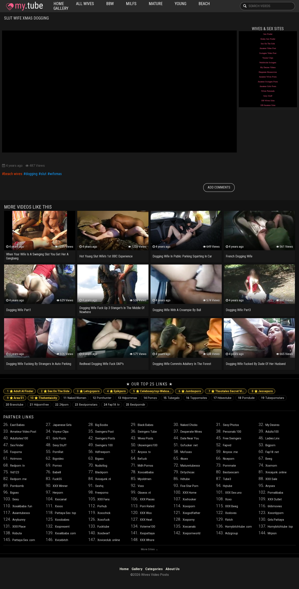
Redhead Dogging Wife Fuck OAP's (101, 364)
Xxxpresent (62, 526)
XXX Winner (60, 486)
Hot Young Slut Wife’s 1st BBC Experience (106, 256)
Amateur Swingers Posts (268, 82)
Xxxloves (231, 513)
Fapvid (227, 445)
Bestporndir (135, 404)
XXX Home (189, 492)
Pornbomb (17, 486)
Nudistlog (101, 465)
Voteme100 (147, 526)
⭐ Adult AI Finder (20, 391)
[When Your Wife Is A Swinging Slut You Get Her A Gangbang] (39, 230)
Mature (156, 3)
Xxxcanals (189, 526)
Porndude (246, 398)
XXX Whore (147, 540)
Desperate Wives (191, 431)
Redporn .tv (17, 465)
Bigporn (270, 445)
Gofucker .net (189, 445)
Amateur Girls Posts (268, 86)
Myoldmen (144, 479)
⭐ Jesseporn (262, 391)
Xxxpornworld (191, 533)
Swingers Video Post (267, 53)
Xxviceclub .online (108, 540)
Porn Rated (147, 506)
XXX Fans (103, 499)
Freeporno (101, 492)
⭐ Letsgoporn (88, 391)
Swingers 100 (104, 445)
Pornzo (150, 398)
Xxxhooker (189, 499)
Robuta (17, 533)
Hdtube (185, 479)
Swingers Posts (105, 438)
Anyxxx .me (230, 452)
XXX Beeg (231, 506)
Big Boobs (101, 425)
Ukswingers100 (147, 445)
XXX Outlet (275, 499)
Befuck (142, 458)
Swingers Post (104, 431)
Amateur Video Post (268, 48)
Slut (43, 174)
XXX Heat (146, 519)
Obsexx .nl (144, 492)
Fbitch (229, 519)
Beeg (268, 458)
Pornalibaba (275, 492)
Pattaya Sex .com (23, 540)
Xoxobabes (62, 519)
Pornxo (57, 465)
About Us (173, 569)
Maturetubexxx (190, 465)
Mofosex (186, 452)
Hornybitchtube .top (280, 526)
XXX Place (19, 526)
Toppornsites (196, 398)
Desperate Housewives (268, 72)
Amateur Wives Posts (268, 77)
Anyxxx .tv (144, 452)
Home (58, 3)
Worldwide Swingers (267, 62)
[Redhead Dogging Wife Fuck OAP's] (112, 338)
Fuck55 (57, 479)
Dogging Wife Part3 (238, 310)
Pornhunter (102, 398)
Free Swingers (232, 438)
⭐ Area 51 (15, 398)
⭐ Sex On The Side (55, 391)
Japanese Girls (62, 425)
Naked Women (74, 398)
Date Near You (189, 438)
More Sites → (149, 549)
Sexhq (99, 486)
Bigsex (14, 492)
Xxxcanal (61, 499)
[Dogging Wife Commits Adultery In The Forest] (186, 338)
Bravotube (14, 404)
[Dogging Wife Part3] (259, 284)
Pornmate (229, 465)
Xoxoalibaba (146, 472)
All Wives (85, 3)
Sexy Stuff (267, 96)
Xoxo (228, 499)
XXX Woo (146, 513)
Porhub (102, 506)
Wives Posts (145, 438)
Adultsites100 (19, 438)
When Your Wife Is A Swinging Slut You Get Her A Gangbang (37, 256)
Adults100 (272, 431)
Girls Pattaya (276, 519)
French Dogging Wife (239, 256)
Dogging (31, 174)
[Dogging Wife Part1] (39, 284)
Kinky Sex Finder (268, 39)
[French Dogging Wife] (259, 230)
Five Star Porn (189, 486)
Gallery (60, 8)
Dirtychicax (187, 472)
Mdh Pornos (145, 465)
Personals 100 (232, 431)
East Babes (17, 425)
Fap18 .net (272, 452)
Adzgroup (231, 533)
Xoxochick (103, 513)
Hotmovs (16, 458)
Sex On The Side (268, 43)
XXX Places (147, 499)
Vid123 (14, 472)
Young (180, 3)
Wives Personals (268, 91)
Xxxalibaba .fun (22, 506)
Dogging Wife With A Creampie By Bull (177, 310)
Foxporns (16, 452)
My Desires (272, 425)
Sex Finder (267, 34)
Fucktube (103, 526)
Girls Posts (59, 438)
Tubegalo (171, 398)
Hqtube (227, 486)
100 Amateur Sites (267, 105)
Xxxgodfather (191, 513)
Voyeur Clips (267, 58)
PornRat (58, 452)
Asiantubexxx (21, 513)
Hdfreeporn (102, 452)
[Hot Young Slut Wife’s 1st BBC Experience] (112, 230)
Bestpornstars (86, 404)
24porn (62, 404)
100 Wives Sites (268, 100)
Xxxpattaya (147, 533)
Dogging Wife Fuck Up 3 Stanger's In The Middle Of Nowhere (111, 310)
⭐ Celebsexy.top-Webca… (152, 391)
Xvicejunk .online (276, 472)
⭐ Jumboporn (190, 391)
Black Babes (145, 425)
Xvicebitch (61, 540)
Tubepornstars (272, 398)
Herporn (58, 492)
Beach (204, 3)
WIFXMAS (56, 174)
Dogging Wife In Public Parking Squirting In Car (182, 256)
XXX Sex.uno (233, 492)
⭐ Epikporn (116, 391)
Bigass (99, 458)
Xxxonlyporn (276, 513)
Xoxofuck (103, 519)
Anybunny (18, 519)
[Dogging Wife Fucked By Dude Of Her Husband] (259, 338)
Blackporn (101, 472)
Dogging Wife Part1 (18, 310)
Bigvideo (58, 458)
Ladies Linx (272, 438)
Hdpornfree (39, 404)
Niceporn (228, 458)
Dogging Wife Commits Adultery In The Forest (182, 364)
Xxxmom (271, 465)
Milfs (131, 3)
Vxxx (141, 486)
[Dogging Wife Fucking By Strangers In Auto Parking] (39, 338)
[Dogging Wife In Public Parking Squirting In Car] (186, 230)
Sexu (15, 499)
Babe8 (57, 472)
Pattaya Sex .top (65, 513)
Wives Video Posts (23, 6)
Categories (154, 569)
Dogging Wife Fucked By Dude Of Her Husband (256, 364)
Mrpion (272, 533)
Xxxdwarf (103, 533)
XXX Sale (271, 479)
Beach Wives (13, 174)
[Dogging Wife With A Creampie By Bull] (186, 284)
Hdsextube (222, 398)
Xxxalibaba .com (65, 533)
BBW (110, 3)
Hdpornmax (127, 398)
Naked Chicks (189, 425)
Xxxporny (189, 519)
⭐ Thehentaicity (43, 398)
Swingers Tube (147, 431)
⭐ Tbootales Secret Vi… (226, 391)
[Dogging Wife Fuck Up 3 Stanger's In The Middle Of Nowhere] (112, 284)
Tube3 (227, 479)
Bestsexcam (231, 472)
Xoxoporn (189, 506)
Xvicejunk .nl (103, 479)
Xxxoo (59, 506)
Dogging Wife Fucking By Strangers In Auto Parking (38, 364)
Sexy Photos (231, 425)
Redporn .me (18, 479)
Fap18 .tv (112, 404)
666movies (275, 506)
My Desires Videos (268, 67)
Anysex (270, 486)
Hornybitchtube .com (238, 526)
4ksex (184, 458)
